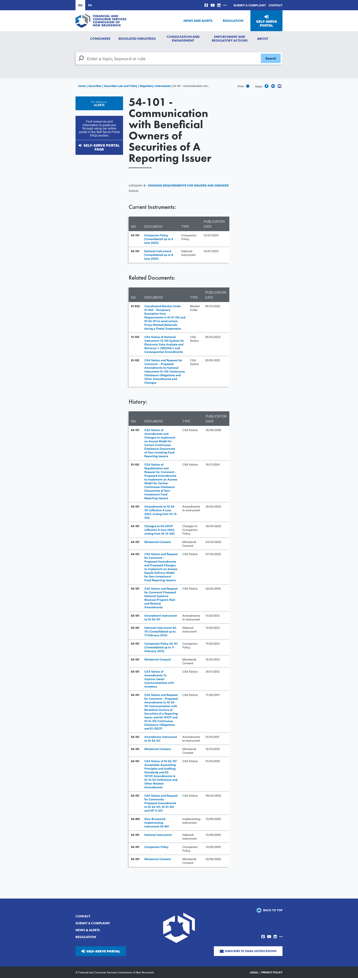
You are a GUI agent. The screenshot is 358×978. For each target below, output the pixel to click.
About (262, 38)
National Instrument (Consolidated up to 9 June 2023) (158, 255)
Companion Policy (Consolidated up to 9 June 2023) (158, 239)
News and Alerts (197, 20)
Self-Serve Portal (266, 23)
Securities (94, 86)
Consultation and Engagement (183, 39)
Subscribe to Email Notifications (251, 951)
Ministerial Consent (157, 542)
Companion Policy (156, 847)
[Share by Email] (279, 86)
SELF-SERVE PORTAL (103, 951)
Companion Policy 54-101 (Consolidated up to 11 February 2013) (161, 647)
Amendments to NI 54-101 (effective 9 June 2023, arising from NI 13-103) (160, 512)
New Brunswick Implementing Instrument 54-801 (156, 822)
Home (82, 86)
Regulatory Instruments (155, 86)
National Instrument (158, 835)
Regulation (233, 20)
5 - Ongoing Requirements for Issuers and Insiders (186, 185)
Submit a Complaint (249, 5)
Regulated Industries (137, 38)
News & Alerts (88, 930)
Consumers (100, 38)
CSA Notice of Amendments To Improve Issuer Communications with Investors (159, 678)
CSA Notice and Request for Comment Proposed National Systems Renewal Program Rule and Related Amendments (161, 597)
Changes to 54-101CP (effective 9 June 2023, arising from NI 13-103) (159, 530)
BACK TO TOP (272, 910)
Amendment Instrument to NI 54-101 (160, 617)
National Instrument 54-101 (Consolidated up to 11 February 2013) (160, 631)
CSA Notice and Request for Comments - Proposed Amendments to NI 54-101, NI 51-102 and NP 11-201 (161, 803)
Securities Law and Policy (120, 86)
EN (80, 5)
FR (90, 5)
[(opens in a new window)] (206, 5)
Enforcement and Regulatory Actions (230, 39)
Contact (275, 5)
